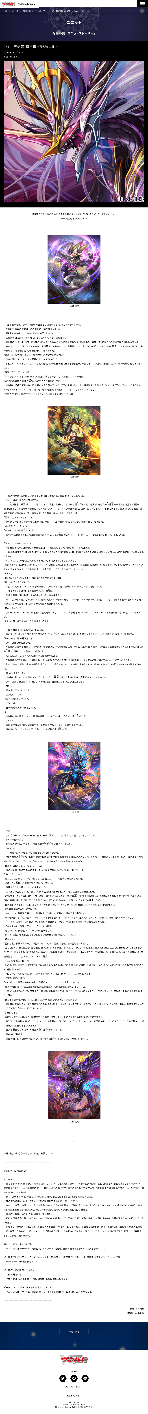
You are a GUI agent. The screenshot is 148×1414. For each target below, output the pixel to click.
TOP (5, 10)
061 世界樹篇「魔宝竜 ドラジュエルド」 (67, 10)
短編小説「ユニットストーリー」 (35, 10)
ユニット (15, 10)
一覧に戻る (74, 1331)
